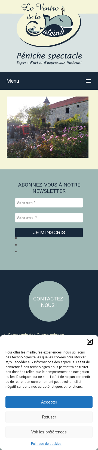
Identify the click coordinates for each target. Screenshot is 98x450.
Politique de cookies (46, 444)
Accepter (49, 402)
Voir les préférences (49, 432)
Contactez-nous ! (49, 302)
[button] (90, 342)
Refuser (49, 417)
